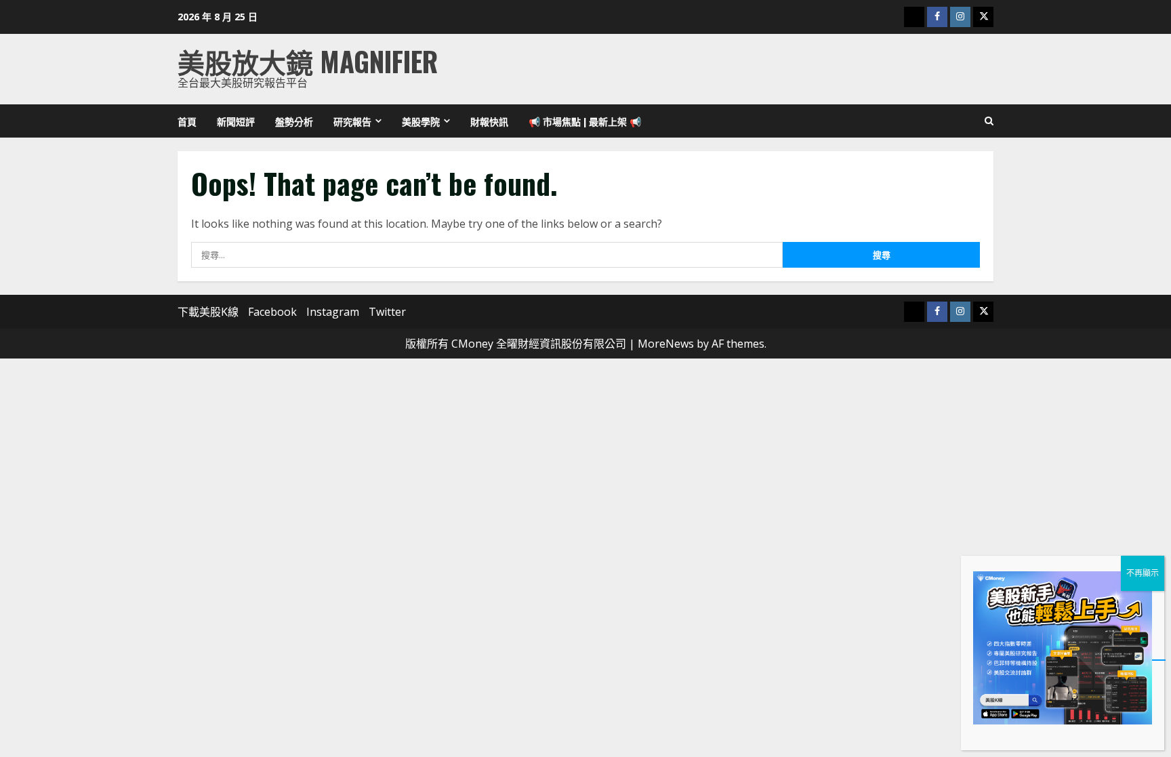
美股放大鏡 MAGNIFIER (308, 61)
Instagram (332, 311)
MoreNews (666, 343)
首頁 (187, 121)
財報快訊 (489, 121)
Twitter (387, 311)
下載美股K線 (208, 311)
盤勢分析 (294, 121)
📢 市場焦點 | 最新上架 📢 (585, 121)
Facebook (272, 311)
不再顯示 (1142, 573)
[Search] (989, 121)
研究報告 (352, 121)
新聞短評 (236, 121)
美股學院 (421, 121)
